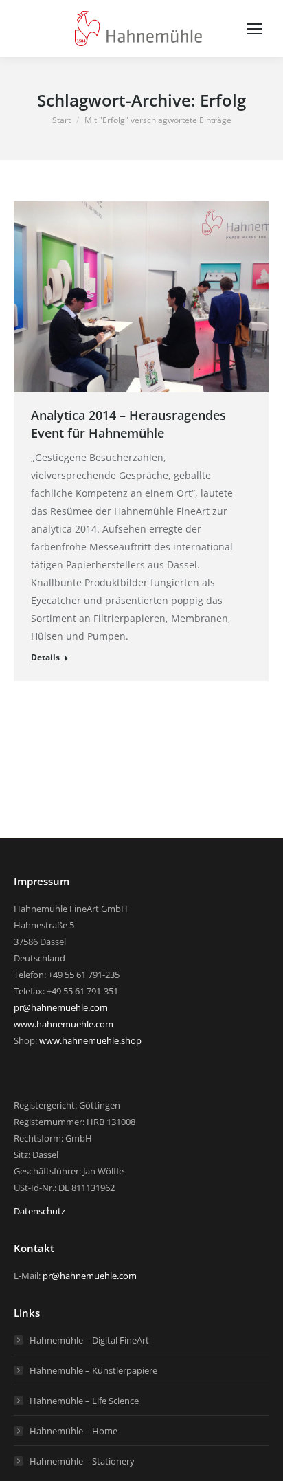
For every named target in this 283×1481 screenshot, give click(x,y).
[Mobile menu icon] (254, 29)
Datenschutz (39, 1211)
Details (45, 657)
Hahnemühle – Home (73, 1431)
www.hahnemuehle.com (63, 1024)
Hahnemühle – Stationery (82, 1461)
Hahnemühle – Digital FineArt (89, 1340)
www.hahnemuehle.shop (90, 1040)
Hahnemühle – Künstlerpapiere (93, 1370)
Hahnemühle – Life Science (84, 1400)
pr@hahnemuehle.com (61, 1007)
